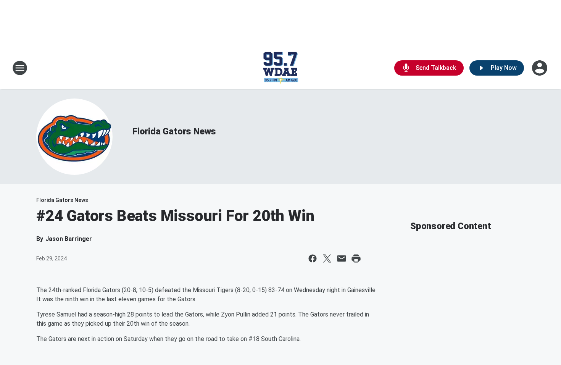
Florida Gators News (174, 131)
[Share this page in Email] (341, 258)
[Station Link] (280, 68)
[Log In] (540, 68)
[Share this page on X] (327, 258)
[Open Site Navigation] (19, 68)
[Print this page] (356, 258)
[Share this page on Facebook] (312, 258)
